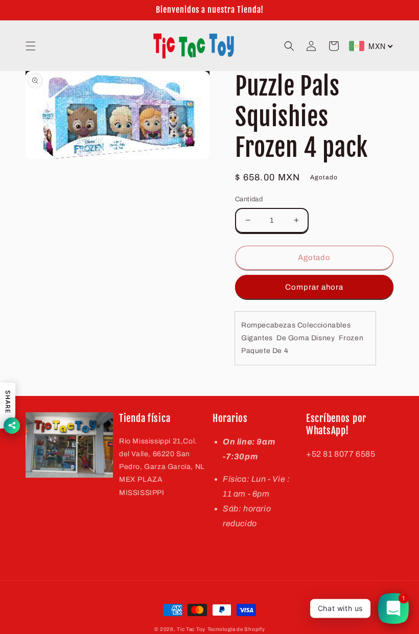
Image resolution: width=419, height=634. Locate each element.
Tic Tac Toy (191, 629)
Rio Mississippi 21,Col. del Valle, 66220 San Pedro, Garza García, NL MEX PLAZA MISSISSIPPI (162, 467)
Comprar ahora (314, 287)
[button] (30, 46)
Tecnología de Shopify (236, 629)
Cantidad (249, 199)
